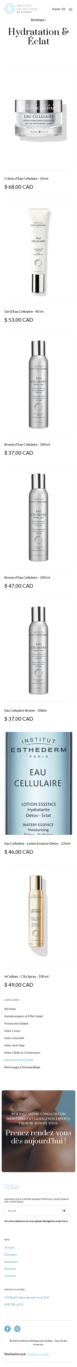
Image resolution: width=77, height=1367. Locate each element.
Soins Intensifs (14, 1038)
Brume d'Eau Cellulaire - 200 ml (27, 577)
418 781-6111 (13, 1304)
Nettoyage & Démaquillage (22, 1067)
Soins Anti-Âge (14, 1045)
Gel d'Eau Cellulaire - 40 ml (23, 311)
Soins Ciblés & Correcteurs (22, 1052)
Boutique (11, 1261)
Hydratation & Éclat (18, 1060)
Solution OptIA (38, 1354)
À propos (10, 1254)
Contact (10, 1275)
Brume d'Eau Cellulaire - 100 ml (27, 444)
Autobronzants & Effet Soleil (23, 1016)
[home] (21, 8)
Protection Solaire (16, 1023)
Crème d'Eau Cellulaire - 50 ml (26, 178)
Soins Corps (12, 1030)
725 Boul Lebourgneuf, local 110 (26, 1297)
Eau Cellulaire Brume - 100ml (25, 710)
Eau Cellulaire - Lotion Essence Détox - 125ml (37, 843)
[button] (58, 8)
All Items (10, 1009)
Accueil (9, 1247)
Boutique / (38, 20)
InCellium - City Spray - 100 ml (26, 976)
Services (10, 1268)
